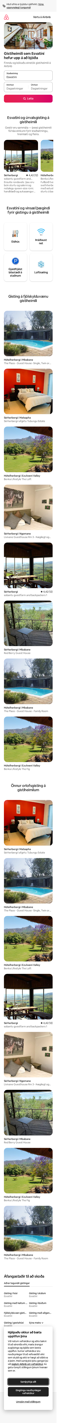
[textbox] (16, 88)
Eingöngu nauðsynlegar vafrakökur (28, 1392)
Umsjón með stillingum (28, 1401)
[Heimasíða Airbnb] (6, 17)
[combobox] (28, 77)
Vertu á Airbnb (42, 17)
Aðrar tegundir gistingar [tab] (17, 1283)
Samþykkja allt (28, 1381)
